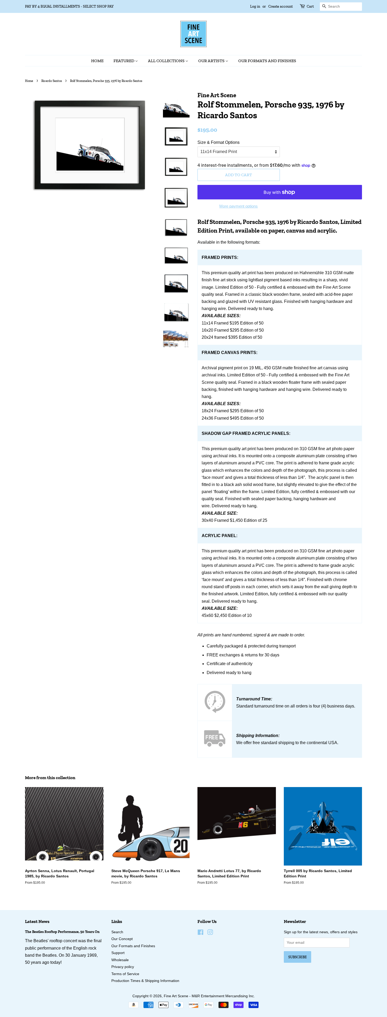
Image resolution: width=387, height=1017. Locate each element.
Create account (280, 6)
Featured (124, 60)
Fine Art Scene (176, 996)
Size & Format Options (218, 142)
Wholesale (120, 960)
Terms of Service (125, 974)
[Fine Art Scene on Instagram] (210, 933)
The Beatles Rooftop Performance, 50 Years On (62, 932)
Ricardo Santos (51, 81)
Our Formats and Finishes (267, 60)
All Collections (166, 60)
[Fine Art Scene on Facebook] (200, 933)
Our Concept (122, 939)
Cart (310, 6)
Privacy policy (122, 967)
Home (97, 60)
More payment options (238, 206)
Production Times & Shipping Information (145, 981)
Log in (255, 6)
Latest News (37, 921)
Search (117, 932)
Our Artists (211, 60)
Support (118, 953)
